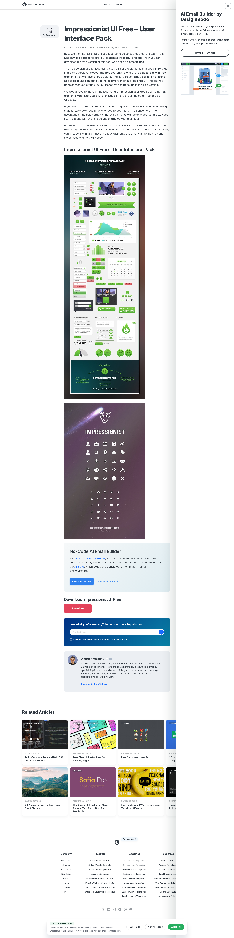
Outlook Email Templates (134, 865)
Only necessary (155, 927)
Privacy (66, 878)
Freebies (68, 48)
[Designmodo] (33, 4)
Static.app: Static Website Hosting (100, 892)
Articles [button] (118, 4)
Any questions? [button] (129, 839)
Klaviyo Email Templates (134, 878)
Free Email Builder (81, 581)
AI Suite (79, 566)
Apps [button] (104, 4)
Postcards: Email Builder (100, 860)
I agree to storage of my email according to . (100, 639)
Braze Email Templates (134, 883)
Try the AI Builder (204, 52)
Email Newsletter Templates (134, 892)
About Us (66, 865)
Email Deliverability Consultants (100, 878)
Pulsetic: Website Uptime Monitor (100, 883)
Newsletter (66, 874)
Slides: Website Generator (100, 865)
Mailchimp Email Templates (134, 869)
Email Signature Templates (134, 896)
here (147, 110)
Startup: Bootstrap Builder (100, 869)
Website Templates (167, 865)
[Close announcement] (228, 6)
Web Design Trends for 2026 (168, 883)
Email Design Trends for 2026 (168, 887)
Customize (135, 927)
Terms (66, 883)
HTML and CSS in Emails (168, 892)
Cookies (66, 887)
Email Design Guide (167, 874)
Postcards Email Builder (90, 558)
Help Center (66, 860)
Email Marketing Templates (134, 887)
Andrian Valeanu (85, 48)
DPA (66, 892)
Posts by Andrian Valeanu (94, 684)
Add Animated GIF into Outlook (167, 878)
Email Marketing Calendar (168, 896)
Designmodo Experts (100, 874)
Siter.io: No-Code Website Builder (100, 887)
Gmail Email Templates (134, 860)
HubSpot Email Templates (134, 874)
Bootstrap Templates (168, 869)
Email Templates (168, 860)
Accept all (176, 927)
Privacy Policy (120, 639)
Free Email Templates (109, 581)
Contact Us (66, 869)
